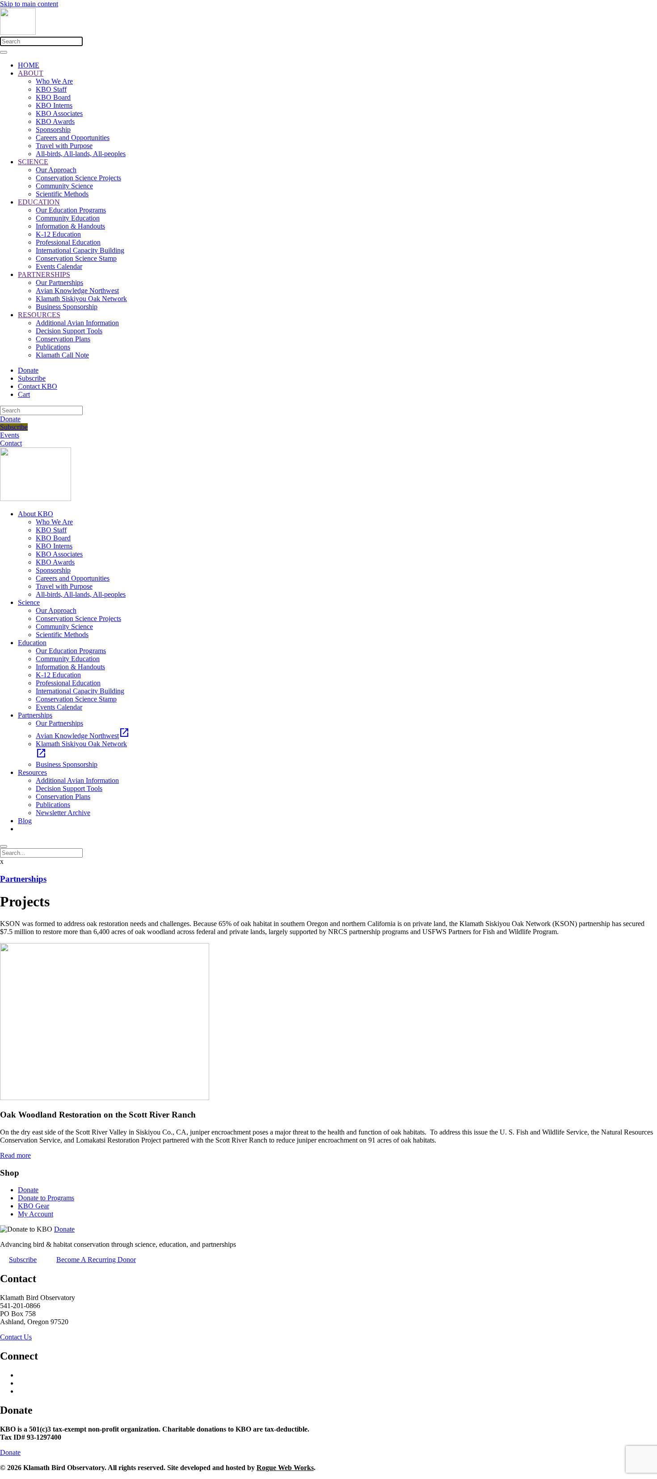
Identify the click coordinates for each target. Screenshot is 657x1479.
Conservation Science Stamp (76, 258)
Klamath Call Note (62, 355)
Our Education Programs (71, 210)
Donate (28, 370)
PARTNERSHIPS (44, 274)
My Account (35, 1214)
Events (9, 435)
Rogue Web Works (285, 1467)
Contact (11, 443)
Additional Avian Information (77, 323)
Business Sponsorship (66, 306)
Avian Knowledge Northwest (77, 290)
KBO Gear (33, 1206)
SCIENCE (33, 162)
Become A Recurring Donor (96, 1259)
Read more (15, 1155)
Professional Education (68, 242)
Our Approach (56, 170)
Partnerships (35, 715)
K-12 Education (58, 234)
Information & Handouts (70, 226)
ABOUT (30, 73)
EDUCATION (39, 202)
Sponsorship (53, 129)
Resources (32, 772)
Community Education (68, 218)
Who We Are (54, 81)
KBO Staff (51, 89)
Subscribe (32, 378)
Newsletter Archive (63, 812)
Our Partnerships (59, 282)
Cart (24, 394)
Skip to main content (29, 4)
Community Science (64, 186)
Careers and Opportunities (73, 137)
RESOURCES (39, 315)
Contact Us (16, 1337)
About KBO (35, 514)
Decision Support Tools (69, 331)
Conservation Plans (63, 339)
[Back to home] (18, 32)
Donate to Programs (46, 1198)
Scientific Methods (62, 194)
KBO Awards (55, 121)
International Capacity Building (80, 250)
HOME (28, 65)
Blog (25, 820)
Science (29, 602)
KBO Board (53, 97)
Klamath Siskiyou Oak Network (81, 298)
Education (32, 642)
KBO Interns (54, 105)
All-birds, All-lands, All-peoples (81, 153)
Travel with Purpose (64, 145)
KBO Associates (59, 113)
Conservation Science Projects (78, 178)
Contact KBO (37, 386)
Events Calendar (59, 266)
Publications (53, 347)
